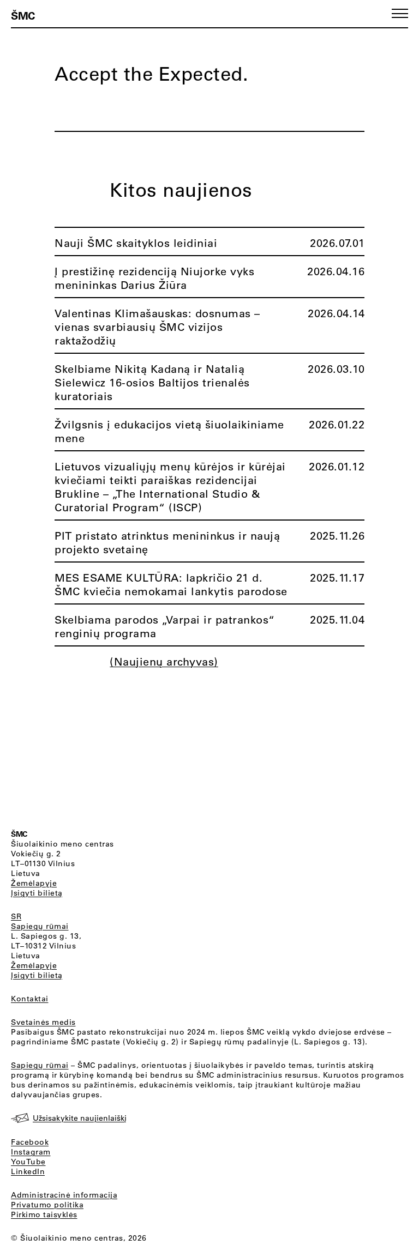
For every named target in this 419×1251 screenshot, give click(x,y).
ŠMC (23, 15)
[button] (400, 13)
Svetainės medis (43, 1022)
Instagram (31, 1152)
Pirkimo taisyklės (44, 1214)
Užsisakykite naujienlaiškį (80, 1118)
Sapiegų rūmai (40, 926)
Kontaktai (30, 999)
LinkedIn (28, 1171)
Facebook (30, 1142)
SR (16, 916)
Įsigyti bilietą (37, 893)
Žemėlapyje (34, 883)
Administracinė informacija (64, 1195)
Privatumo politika (47, 1205)
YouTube (28, 1162)
